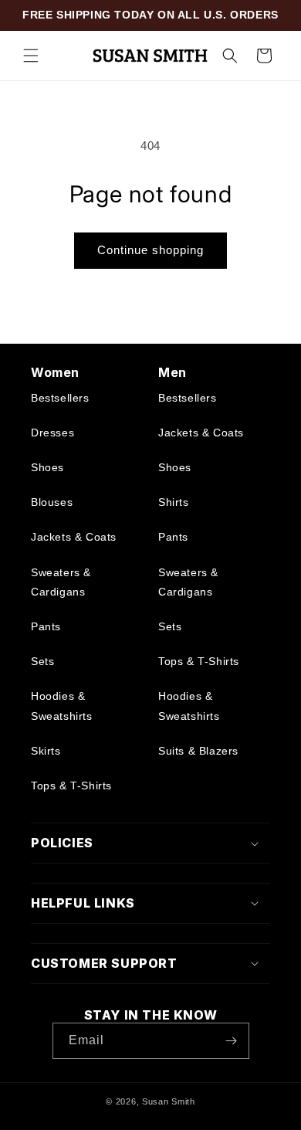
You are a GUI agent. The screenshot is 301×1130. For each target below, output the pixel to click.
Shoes (47, 467)
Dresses (52, 432)
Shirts (173, 502)
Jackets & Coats (74, 537)
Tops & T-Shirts (71, 785)
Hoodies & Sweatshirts (62, 705)
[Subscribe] (232, 1041)
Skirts (46, 751)
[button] (31, 56)
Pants (46, 626)
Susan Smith (168, 1101)
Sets (42, 661)
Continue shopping (150, 249)
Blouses (52, 502)
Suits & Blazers (198, 751)
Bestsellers (60, 398)
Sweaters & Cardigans (61, 582)
